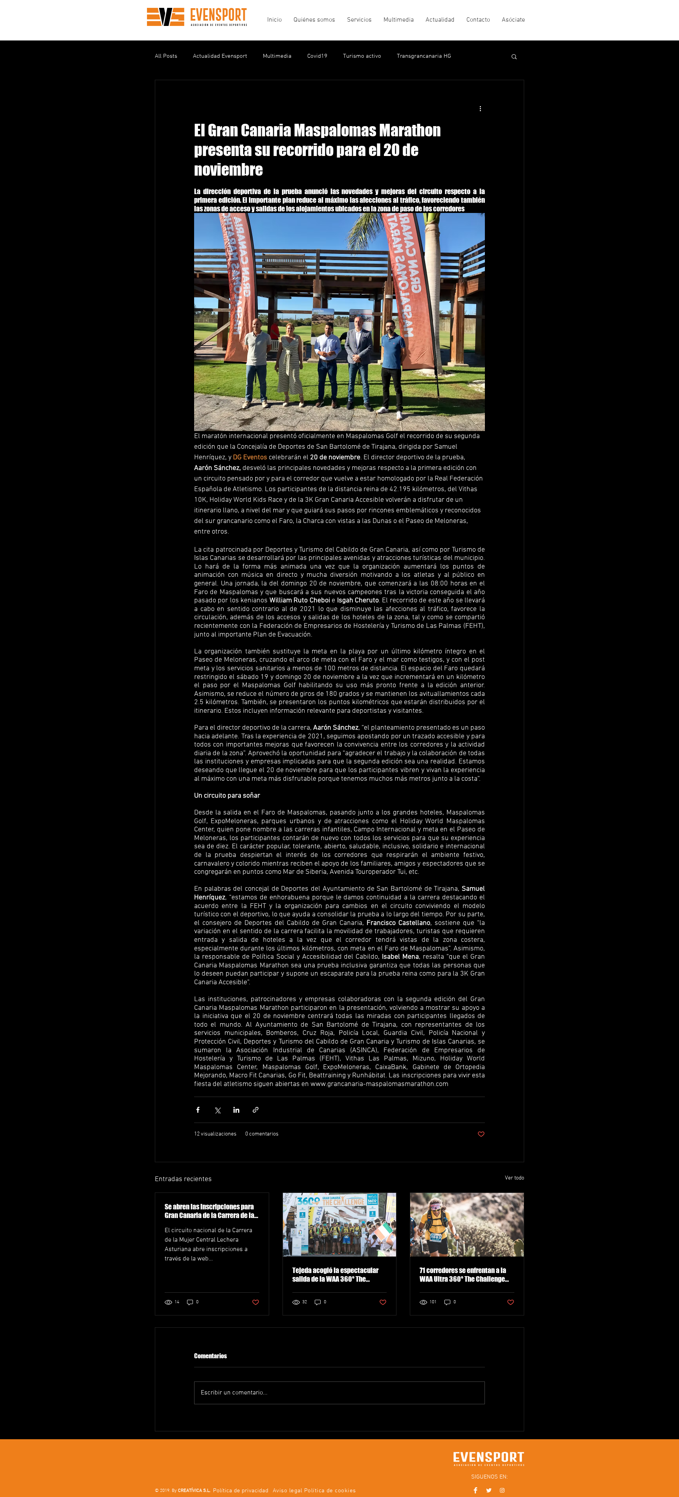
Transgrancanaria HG (424, 56)
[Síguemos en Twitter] (489, 1490)
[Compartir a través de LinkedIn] (236, 1110)
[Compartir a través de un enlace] (255, 1110)
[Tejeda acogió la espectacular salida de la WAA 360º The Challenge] (339, 1225)
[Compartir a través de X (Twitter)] (217, 1110)
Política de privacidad (240, 1490)
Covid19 (317, 56)
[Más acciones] (480, 108)
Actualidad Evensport (220, 56)
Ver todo (514, 1178)
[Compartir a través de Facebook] (198, 1110)
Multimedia (277, 56)
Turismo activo (362, 56)
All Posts (166, 56)
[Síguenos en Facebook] (475, 1490)
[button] (514, 56)
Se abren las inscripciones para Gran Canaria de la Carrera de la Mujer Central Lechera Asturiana (210, 1211)
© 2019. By (183, 1490)
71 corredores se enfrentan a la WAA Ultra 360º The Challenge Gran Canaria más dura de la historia (463, 1274)
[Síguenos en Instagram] (502, 1490)
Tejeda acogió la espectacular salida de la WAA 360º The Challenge (335, 1274)
